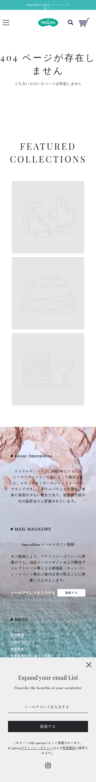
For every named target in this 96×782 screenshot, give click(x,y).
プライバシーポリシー (59, 556)
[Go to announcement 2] (48, 8)
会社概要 (17, 635)
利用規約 (17, 648)
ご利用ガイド (21, 641)
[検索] (70, 22)
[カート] (84, 22)
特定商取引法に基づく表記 (31, 655)
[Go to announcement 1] (45, 8)
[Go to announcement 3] (51, 8)
